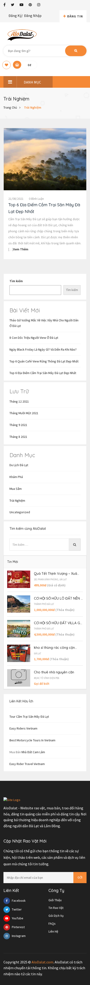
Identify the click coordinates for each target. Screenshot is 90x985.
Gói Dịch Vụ (56, 916)
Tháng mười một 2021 (23, 413)
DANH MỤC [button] (32, 82)
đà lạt (37, 653)
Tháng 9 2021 (18, 425)
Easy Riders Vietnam (23, 728)
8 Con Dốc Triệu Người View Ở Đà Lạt (33, 338)
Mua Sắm (15, 489)
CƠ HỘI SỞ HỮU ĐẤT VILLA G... (58, 623)
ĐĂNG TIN (75, 16)
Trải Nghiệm (32, 107)
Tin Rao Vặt (55, 908)
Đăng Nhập (33, 15)
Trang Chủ (10, 107)
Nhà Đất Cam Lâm (33, 752)
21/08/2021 (16, 199)
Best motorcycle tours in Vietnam (32, 740)
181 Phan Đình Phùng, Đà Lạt (50, 579)
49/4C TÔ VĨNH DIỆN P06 (46, 678)
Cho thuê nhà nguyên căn (54, 672)
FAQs (52, 923)
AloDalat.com (42, 962)
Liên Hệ (53, 931)
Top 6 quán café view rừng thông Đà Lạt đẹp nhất (43, 361)
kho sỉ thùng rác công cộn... (55, 647)
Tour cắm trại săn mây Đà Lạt (29, 716)
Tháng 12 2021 (19, 401)
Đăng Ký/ (16, 15)
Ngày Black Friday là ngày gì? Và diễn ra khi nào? (43, 349)
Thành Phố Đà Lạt (44, 604)
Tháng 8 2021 (18, 437)
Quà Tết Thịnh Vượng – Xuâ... (56, 573)
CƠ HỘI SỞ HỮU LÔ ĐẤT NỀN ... (58, 598)
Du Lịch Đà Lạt (18, 465)
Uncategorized (19, 512)
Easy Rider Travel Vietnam (27, 764)
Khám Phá (16, 477)
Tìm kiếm (16, 281)
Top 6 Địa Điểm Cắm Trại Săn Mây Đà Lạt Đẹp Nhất (42, 373)
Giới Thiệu (55, 900)
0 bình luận (36, 199)
